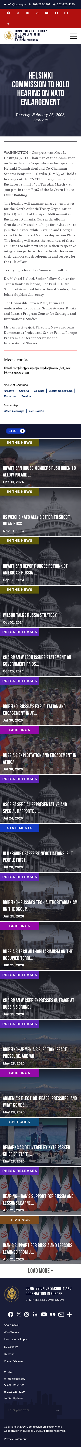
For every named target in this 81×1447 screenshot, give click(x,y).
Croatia (24, 390)
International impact (16, 1339)
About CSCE (11, 1324)
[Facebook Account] (8, 13)
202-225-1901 (41, 4)
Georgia (39, 390)
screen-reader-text (40, 512)
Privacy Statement (15, 1439)
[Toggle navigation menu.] (73, 36)
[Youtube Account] (46, 13)
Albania (9, 390)
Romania (10, 396)
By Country (11, 1346)
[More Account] (8, 23)
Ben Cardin (36, 411)
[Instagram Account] (27, 13)
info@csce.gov (17, 4)
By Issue (9, 1354)
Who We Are (11, 1332)
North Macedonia (61, 390)
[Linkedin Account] (37, 13)
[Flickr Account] (56, 13)
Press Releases (13, 1361)
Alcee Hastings (14, 411)
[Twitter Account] (18, 13)
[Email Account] (66, 13)
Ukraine (26, 396)
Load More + (40, 1271)
